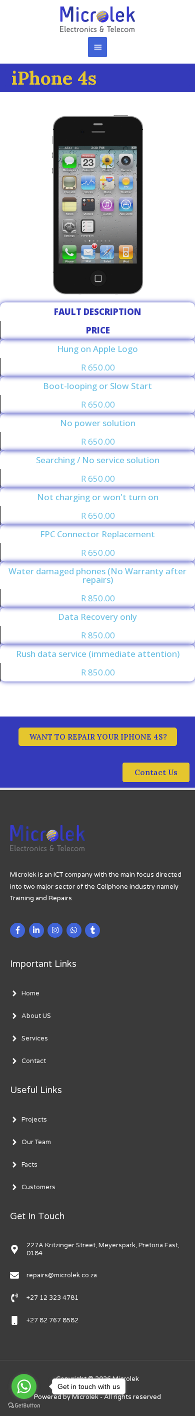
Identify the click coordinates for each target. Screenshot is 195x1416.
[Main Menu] (97, 47)
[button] (156, 772)
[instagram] (56, 930)
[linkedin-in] (37, 930)
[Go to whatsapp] (24, 1386)
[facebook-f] (19, 930)
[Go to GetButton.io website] (24, 1405)
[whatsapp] (75, 930)
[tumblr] (93, 930)
